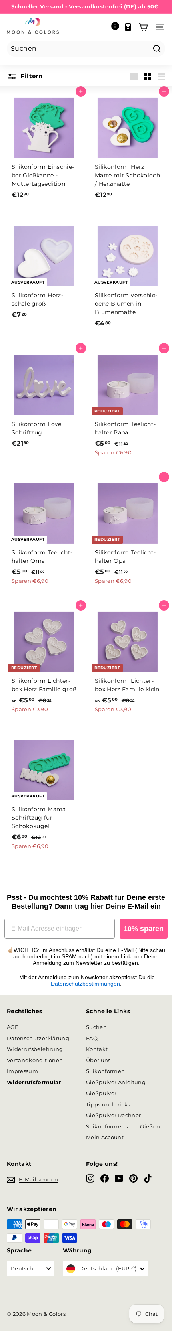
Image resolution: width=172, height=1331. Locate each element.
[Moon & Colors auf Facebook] (104, 1178)
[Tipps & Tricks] (115, 27)
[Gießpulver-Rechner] (128, 27)
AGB (13, 1027)
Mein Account (105, 1137)
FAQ (92, 1038)
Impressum (22, 1071)
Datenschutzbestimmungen (85, 983)
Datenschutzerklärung (38, 1038)
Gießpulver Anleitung (116, 1082)
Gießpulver (101, 1093)
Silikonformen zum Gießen (123, 1126)
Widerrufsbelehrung (35, 1049)
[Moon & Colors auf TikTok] (148, 1178)
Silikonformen (105, 1071)
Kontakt (97, 1049)
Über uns (98, 1060)
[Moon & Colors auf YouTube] (119, 1178)
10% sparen (144, 929)
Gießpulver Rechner (113, 1115)
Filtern (30, 76)
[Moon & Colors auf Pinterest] (133, 1178)
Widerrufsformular (34, 1082)
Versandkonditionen (35, 1060)
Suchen (96, 1027)
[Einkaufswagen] (143, 27)
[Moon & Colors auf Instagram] (90, 1178)
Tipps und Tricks (108, 1104)
